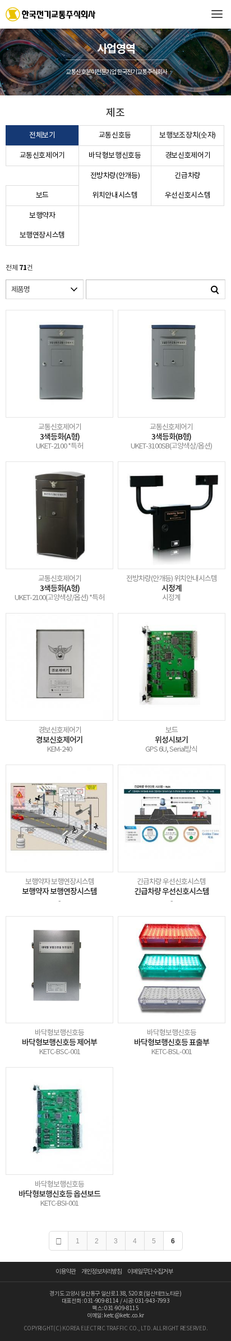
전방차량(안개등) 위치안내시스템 (115, 186)
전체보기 (42, 135)
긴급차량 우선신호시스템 (188, 186)
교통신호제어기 (43, 156)
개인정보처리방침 (101, 1271)
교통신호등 (115, 135)
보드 (42, 195)
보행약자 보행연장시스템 (43, 226)
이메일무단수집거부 (150, 1271)
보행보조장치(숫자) (187, 135)
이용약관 (66, 1271)
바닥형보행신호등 (115, 156)
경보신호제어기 (188, 156)
